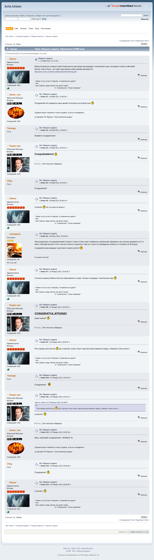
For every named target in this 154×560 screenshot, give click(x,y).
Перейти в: (123, 532)
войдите (39, 16)
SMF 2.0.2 (66, 548)
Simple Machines (87, 548)
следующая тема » (142, 41)
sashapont (14, 234)
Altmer (12, 59)
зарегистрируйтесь (53, 16)
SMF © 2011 (76, 548)
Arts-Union (13, 6)
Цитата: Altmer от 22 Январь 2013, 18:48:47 (51, 402)
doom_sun (15, 94)
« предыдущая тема (126, 41)
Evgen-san (15, 146)
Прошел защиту (45, 58)
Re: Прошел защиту (48, 94)
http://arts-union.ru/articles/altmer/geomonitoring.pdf (56, 72)
